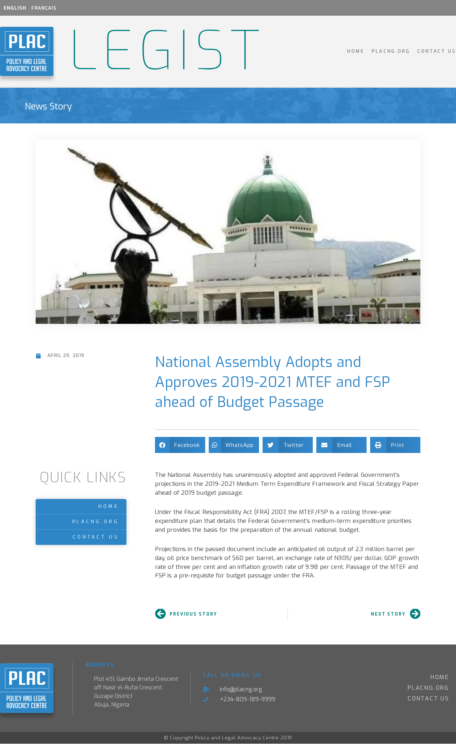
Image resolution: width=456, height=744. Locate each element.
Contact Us (436, 51)
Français (44, 8)
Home (355, 51)
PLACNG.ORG (391, 51)
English (15, 8)
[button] (180, 445)
